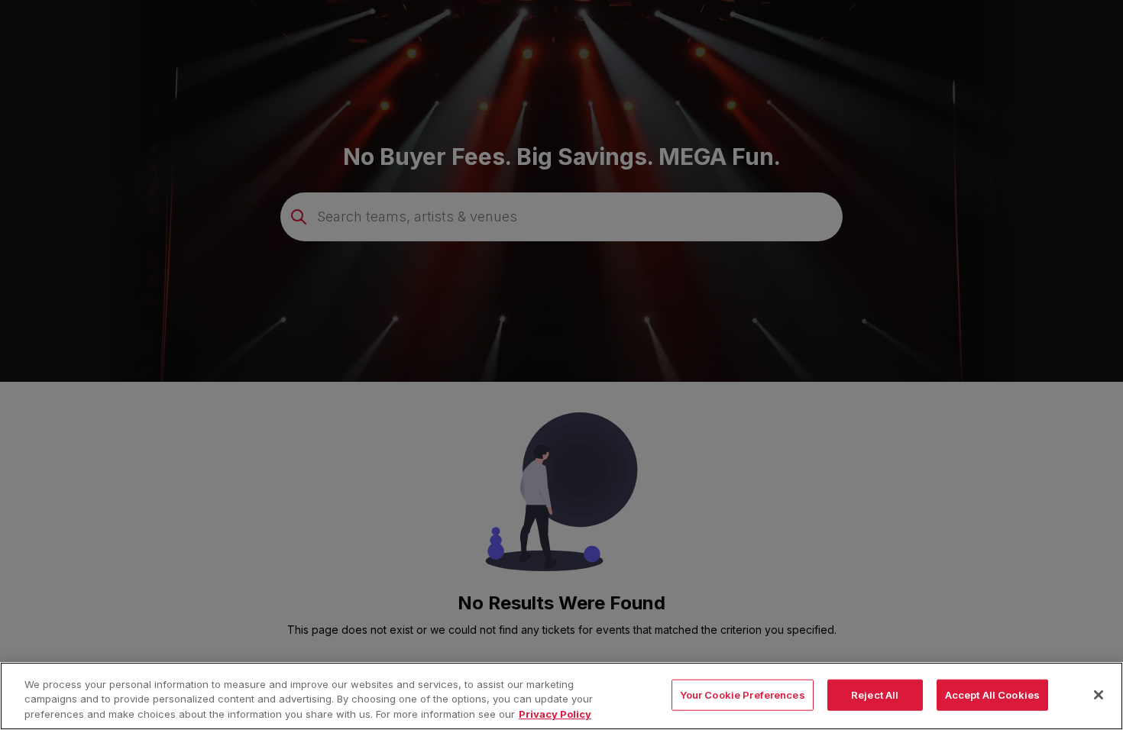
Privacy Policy (555, 714)
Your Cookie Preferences (742, 694)
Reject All (874, 694)
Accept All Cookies (992, 694)
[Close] (1098, 695)
